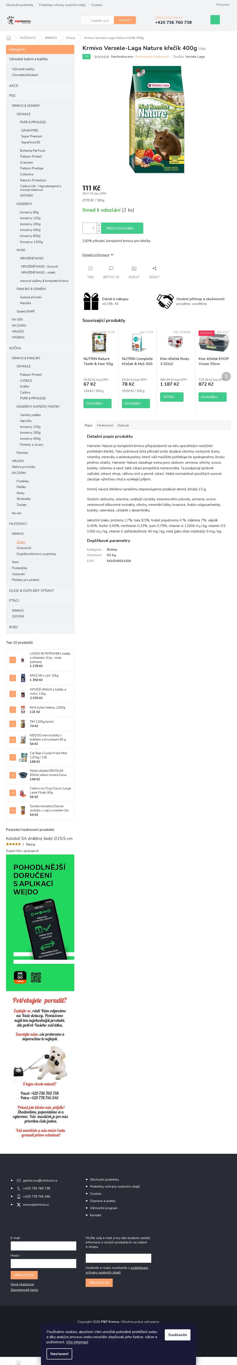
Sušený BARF (26, 311)
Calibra (25, 393)
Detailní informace (95, 255)
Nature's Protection (33, 180)
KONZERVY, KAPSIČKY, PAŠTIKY (38, 407)
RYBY (13, 627)
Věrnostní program (103, 1208)
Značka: (189, 56)
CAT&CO (26, 381)
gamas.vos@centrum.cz (40, 1180)
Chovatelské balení (25, 75)
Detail (169, 397)
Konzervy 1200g (31, 242)
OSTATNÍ (18, 617)
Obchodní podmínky (19, 5)
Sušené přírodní (30, 297)
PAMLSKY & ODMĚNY (31, 289)
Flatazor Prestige (31, 168)
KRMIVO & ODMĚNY (26, 106)
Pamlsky (22, 453)
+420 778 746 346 (36, 1196)
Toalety (22, 505)
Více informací (77, 1342)
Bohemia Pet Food (32, 151)
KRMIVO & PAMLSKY (26, 358)
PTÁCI (14, 600)
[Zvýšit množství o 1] (99, 225)
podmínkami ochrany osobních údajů (117, 1270)
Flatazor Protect (31, 156)
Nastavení (59, 1353)
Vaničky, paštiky (30, 415)
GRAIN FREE (29, 131)
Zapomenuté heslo (24, 1290)
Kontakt (95, 1215)
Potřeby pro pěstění (25, 580)
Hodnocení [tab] (105, 425)
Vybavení (18, 574)
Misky (21, 493)
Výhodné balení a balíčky (28, 59)
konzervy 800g (30, 236)
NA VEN (17, 320)
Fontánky (23, 481)
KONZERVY (24, 204)
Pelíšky (21, 487)
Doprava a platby (102, 1201)
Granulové (24, 548)
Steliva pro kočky (23, 467)
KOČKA (15, 348)
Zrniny (21, 542)
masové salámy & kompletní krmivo (44, 281)
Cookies (96, 5)
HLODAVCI (18, 523)
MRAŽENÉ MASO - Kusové (39, 267)
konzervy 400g (30, 230)
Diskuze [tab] (123, 425)
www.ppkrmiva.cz (36, 1204)
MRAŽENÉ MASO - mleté (38, 273)
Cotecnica (26, 174)
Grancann (26, 163)
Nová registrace (22, 1284)
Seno (15, 562)
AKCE (13, 85)
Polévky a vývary (31, 445)
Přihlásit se (24, 1275)
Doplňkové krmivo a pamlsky (36, 554)
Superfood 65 (30, 142)
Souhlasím (177, 1334)
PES (12, 95)
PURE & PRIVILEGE (33, 122)
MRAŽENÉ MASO (32, 258)
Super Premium (31, 136)
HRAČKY (18, 332)
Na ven (16, 513)
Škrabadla (24, 499)
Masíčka (25, 303)
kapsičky (26, 421)
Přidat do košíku (120, 229)
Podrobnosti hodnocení (152, 56)
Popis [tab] (89, 425)
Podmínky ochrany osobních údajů (62, 5)
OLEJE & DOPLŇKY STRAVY (31, 590)
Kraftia (24, 387)
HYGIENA (18, 337)
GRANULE (24, 114)
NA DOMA (19, 326)
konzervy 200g (30, 224)
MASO (21, 250)
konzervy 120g (30, 218)
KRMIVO (18, 534)
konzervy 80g (29, 212)
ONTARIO (26, 196)
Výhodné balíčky (23, 69)
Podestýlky (19, 568)
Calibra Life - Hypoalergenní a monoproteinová (40, 188)
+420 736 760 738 (36, 1188)
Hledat (125, 20)
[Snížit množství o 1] (99, 230)
